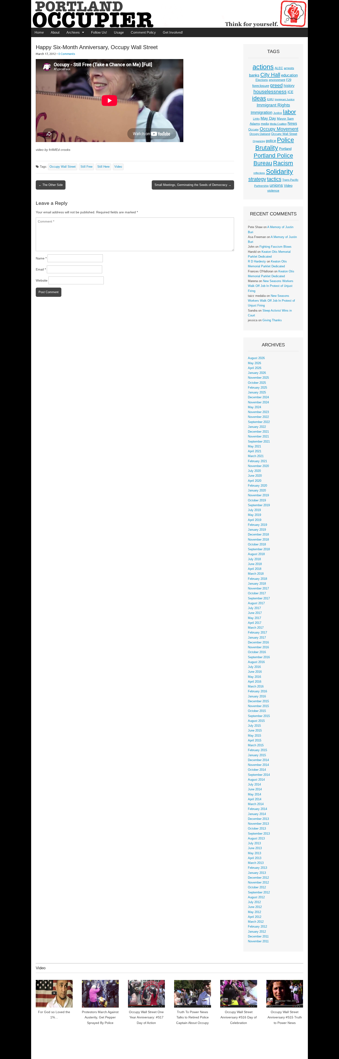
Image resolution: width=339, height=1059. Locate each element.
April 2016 (254, 681)
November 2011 (258, 941)
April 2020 (254, 480)
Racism (283, 163)
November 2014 (258, 765)
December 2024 (258, 397)
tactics (274, 179)
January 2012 (257, 931)
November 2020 (258, 466)
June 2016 (255, 671)
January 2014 (257, 814)
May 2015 (254, 735)
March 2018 (256, 573)
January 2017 (257, 637)
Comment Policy (143, 32)
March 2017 (256, 627)
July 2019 (254, 510)
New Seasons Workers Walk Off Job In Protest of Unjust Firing (270, 286)
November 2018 (258, 539)
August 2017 (256, 603)
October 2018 (257, 544)
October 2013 (257, 828)
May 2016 (254, 676)
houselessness (270, 91)
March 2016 (256, 686)
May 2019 (254, 515)
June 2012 (255, 907)
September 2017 (259, 598)
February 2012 (257, 926)
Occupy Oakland (260, 134)
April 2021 (254, 451)
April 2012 (254, 917)
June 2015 (255, 730)
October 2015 (257, 711)
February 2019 (257, 525)
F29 (288, 80)
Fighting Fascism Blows (275, 246)
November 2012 (258, 882)
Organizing (259, 141)
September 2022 (259, 422)
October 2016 (257, 652)
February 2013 (257, 867)
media (265, 123)
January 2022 (257, 426)
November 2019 (258, 495)
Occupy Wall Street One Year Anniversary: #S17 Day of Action (146, 1017)
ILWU (270, 99)
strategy (257, 179)
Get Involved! (173, 32)
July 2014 (254, 784)
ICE (290, 92)
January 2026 (257, 373)
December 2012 (258, 877)
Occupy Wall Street (63, 166)
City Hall (270, 75)
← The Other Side (51, 185)
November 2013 (258, 823)
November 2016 (258, 647)
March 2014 (256, 804)
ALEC (279, 68)
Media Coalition (278, 123)
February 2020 (257, 485)
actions (263, 67)
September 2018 (259, 549)
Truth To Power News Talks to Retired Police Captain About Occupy (192, 1017)
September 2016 (259, 657)
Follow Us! (99, 32)
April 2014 (254, 799)
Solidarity (279, 171)
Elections (262, 80)
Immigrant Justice (284, 99)
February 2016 (257, 691)
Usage (119, 32)
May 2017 (254, 618)
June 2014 (255, 789)
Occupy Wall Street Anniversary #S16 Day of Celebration (238, 1017)
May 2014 (254, 794)
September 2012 (259, 892)
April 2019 (254, 520)
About (55, 32)
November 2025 (258, 377)
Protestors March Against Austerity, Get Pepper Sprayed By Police (100, 1017)
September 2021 (259, 441)
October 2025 (257, 382)
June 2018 (255, 564)
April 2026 (254, 368)
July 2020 (254, 471)
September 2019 (259, 505)
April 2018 (254, 569)
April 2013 (254, 858)
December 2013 (258, 819)
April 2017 (254, 623)
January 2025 (257, 392)
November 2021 (258, 436)
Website (42, 280)
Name (41, 258)
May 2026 (254, 363)
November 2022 (258, 417)
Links (256, 118)
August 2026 (256, 358)
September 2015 (259, 716)
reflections (259, 173)
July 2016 (254, 667)
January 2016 (257, 696)
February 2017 (257, 632)
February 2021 (257, 461)
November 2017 (258, 588)
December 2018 (258, 534)
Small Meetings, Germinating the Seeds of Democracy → (193, 185)
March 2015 (256, 745)
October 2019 (257, 500)
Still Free (86, 166)
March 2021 (256, 456)
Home (39, 32)
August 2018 (256, 554)
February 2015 (257, 750)
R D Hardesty (257, 261)
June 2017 (255, 613)
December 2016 (258, 642)
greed (276, 85)
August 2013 (256, 838)
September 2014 (259, 774)
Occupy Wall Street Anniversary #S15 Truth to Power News (285, 1017)
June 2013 (255, 848)
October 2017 (257, 593)
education (289, 75)
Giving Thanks (272, 320)
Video (118, 166)
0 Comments (66, 53)
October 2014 (257, 769)
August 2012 (256, 897)
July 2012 (254, 902)
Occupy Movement (279, 128)
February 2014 (257, 809)
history (289, 85)
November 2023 (258, 412)
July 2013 (254, 843)
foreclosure (260, 86)
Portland (285, 149)
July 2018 (254, 559)
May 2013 (254, 853)
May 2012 (254, 912)
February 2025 (257, 387)
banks (254, 75)
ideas (259, 98)
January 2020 (257, 490)
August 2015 (256, 721)
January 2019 (257, 529)
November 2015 (258, 706)
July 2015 (254, 725)
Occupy (253, 129)
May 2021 (254, 446)
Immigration (261, 112)
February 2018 (257, 578)
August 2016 (256, 662)
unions (276, 185)
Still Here (103, 166)
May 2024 (254, 407)
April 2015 (254, 740)
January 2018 (257, 583)
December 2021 (258, 431)
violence (273, 190)
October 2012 (257, 887)
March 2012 (256, 921)
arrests (289, 68)
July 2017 (254, 608)
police (271, 141)
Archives (73, 32)
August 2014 (256, 779)
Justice (277, 113)
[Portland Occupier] (169, 14)
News (292, 123)
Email (41, 269)
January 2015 (257, 755)
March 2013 (256, 863)
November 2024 (258, 402)
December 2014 (258, 760)
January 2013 (257, 873)
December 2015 (258, 701)
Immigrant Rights (273, 105)
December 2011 (258, 936)
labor (289, 111)
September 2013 (259, 833)
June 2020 (255, 475)
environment (277, 80)
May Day (268, 118)
